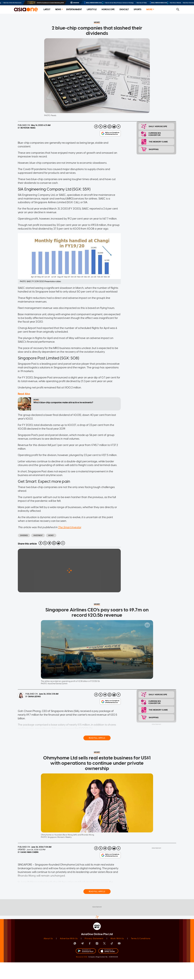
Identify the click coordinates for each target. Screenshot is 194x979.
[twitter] (100, 127)
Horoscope (108, 9)
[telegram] (105, 127)
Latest (47, 9)
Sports (137, 9)
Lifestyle (91, 9)
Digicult (124, 9)
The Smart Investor (69, 527)
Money (51, 535)
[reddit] (114, 127)
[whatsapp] (109, 127)
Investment (38, 535)
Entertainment (74, 9)
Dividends (24, 535)
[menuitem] (47, 9)
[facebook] (96, 127)
